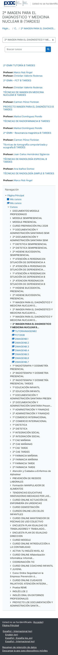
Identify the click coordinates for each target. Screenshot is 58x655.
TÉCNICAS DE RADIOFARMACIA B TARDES (26, 121)
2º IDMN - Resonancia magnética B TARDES (27, 132)
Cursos (15, 28)
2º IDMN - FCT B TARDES (17, 80)
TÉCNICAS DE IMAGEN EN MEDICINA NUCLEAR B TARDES (23, 93)
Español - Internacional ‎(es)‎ (17, 631)
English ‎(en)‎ (11, 634)
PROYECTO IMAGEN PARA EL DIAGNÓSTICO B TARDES (28, 108)
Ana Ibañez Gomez (24, 168)
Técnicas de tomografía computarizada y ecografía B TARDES (25, 146)
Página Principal (6, 28)
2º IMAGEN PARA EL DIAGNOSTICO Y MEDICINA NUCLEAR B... (38, 28)
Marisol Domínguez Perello (28, 116)
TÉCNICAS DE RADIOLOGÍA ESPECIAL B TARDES (25, 160)
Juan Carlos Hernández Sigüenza (31, 154)
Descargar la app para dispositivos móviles (25, 650)
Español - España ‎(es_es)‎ (18, 638)
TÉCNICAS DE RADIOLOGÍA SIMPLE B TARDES (28, 173)
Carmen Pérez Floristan (26, 102)
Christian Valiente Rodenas (28, 75)
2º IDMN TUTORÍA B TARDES (19, 65)
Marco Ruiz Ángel (23, 72)
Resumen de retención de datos (19, 647)
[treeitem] (29, 401)
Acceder (38, 622)
